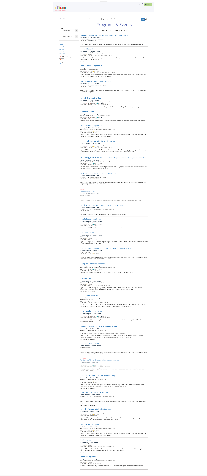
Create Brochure (65, 56)
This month (61, 51)
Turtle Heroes (86, 440)
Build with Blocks (87, 233)
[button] (143, 19)
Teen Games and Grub (89, 295)
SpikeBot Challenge (98, 173)
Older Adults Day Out (104, 35)
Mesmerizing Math (88, 457)
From (61, 28)
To (60, 34)
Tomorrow (61, 44)
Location (97, 19)
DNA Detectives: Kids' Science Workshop (96, 81)
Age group (105, 19)
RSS (62, 59)
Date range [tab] (71, 25)
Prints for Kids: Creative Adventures (94, 392)
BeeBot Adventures (97, 141)
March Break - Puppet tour (91, 65)
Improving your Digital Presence (113, 158)
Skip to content (103, 1)
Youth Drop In (101, 205)
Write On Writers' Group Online (99, 360)
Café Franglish (91, 311)
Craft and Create (87, 112)
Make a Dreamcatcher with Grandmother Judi (98, 326)
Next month (62, 53)
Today (60, 42)
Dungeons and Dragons (89, 191)
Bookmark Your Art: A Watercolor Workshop (97, 375)
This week (61, 47)
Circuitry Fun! (86, 279)
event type (114, 19)
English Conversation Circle (91, 98)
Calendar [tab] (62, 25)
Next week (61, 49)
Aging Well (92, 263)
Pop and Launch (86, 49)
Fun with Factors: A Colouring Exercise (95, 409)
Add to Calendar (65, 63)
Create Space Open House (90, 219)
